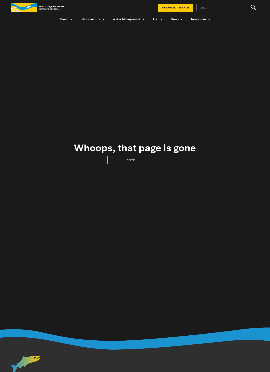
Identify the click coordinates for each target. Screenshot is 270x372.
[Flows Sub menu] (181, 19)
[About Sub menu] (71, 19)
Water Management (127, 19)
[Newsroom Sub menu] (209, 19)
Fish (156, 19)
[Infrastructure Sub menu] (103, 19)
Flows (175, 19)
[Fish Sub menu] (161, 19)
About (64, 19)
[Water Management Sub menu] (143, 19)
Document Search (175, 7)
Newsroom (198, 19)
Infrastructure (90, 19)
